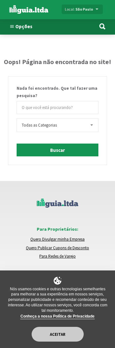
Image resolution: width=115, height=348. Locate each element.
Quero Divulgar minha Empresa (57, 239)
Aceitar (57, 334)
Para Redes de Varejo (57, 256)
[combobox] (57, 125)
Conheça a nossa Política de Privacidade (57, 316)
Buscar (57, 150)
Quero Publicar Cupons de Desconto (57, 248)
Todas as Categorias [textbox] (39, 125)
